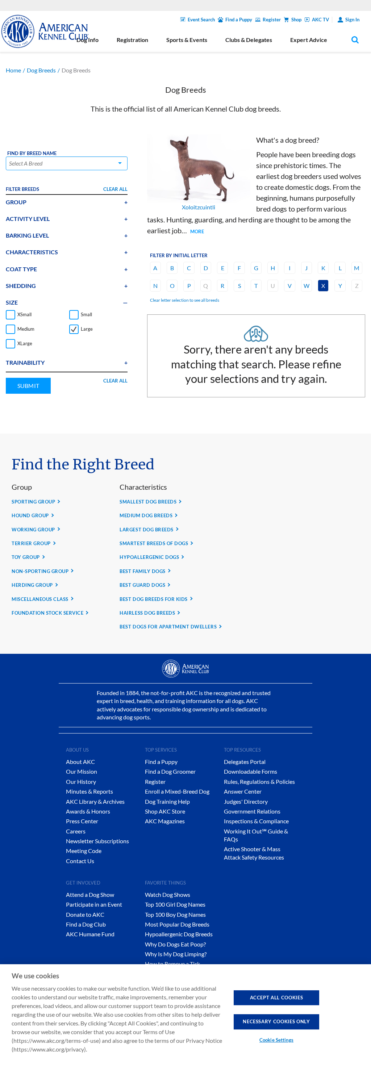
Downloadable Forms (250, 771)
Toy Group (26, 557)
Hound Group (30, 515)
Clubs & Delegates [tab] (248, 39)
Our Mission (81, 771)
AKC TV (320, 19)
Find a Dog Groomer (170, 771)
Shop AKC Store (165, 811)
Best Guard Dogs (142, 585)
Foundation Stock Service (47, 613)
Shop (296, 19)
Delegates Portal (245, 761)
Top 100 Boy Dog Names (175, 914)
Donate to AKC (85, 914)
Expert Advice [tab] (308, 39)
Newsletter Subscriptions (97, 840)
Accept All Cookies (276, 997)
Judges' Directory (246, 801)
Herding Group (32, 585)
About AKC (80, 761)
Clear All (115, 189)
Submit (28, 385)
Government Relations (252, 811)
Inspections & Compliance (256, 821)
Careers (76, 831)
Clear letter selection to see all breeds (184, 300)
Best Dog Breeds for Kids (153, 599)
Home (13, 70)
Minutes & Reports (89, 791)
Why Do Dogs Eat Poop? (175, 944)
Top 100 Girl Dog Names (175, 904)
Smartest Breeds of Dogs (154, 543)
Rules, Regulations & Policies (259, 781)
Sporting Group (33, 502)
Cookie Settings (276, 1040)
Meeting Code (83, 850)
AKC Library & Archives (95, 801)
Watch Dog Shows (167, 894)
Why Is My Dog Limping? (176, 953)
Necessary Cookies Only (276, 1021)
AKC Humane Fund (90, 934)
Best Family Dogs (142, 571)
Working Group (33, 529)
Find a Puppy (238, 19)
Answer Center (243, 791)
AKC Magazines (165, 821)
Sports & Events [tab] (186, 39)
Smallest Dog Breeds (148, 502)
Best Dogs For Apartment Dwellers (168, 627)
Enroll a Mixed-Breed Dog (177, 791)
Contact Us (80, 860)
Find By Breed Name (32, 153)
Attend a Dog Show (90, 894)
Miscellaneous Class (40, 599)
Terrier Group (31, 543)
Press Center (82, 821)
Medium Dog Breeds (146, 515)
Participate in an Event (94, 904)
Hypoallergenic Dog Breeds (179, 934)
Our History (81, 781)
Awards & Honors (88, 811)
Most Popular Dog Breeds (177, 924)
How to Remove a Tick (172, 963)
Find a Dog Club (86, 924)
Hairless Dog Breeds (147, 613)
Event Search (201, 19)
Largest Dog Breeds (146, 529)
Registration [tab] (132, 39)
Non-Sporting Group (40, 571)
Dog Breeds (41, 70)
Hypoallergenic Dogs (149, 557)
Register (272, 19)
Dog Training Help (167, 801)
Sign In (352, 19)
